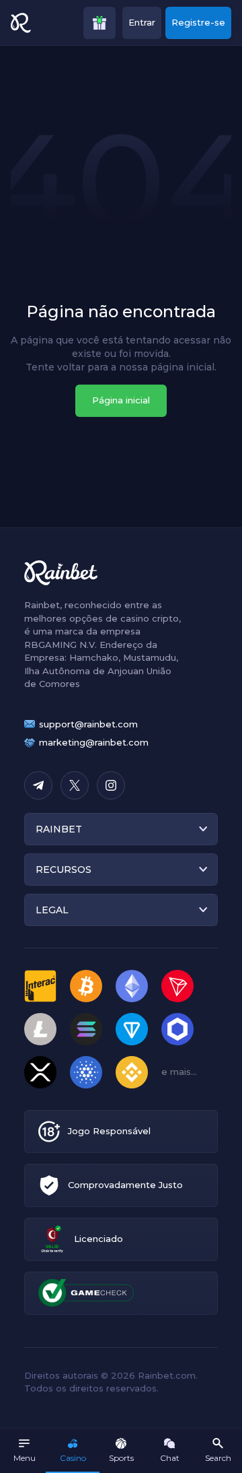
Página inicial (121, 400)
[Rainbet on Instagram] (111, 785)
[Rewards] (99, 23)
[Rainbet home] (21, 23)
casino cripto (149, 618)
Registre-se (198, 22)
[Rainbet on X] (75, 785)
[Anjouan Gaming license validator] (52, 1239)
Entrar (141, 22)
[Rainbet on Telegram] (38, 785)
